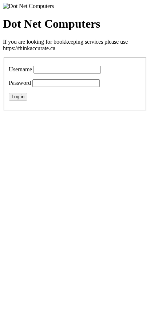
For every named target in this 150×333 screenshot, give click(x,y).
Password (20, 83)
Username (20, 69)
